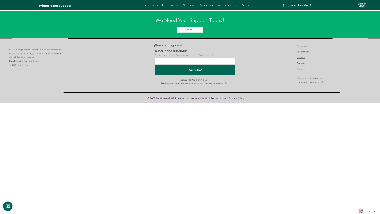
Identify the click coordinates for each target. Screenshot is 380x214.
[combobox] (367, 211)
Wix (207, 98)
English (368, 211)
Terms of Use (218, 98)
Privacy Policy (236, 98)
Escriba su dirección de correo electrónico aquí (183, 55)
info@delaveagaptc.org (27, 61)
